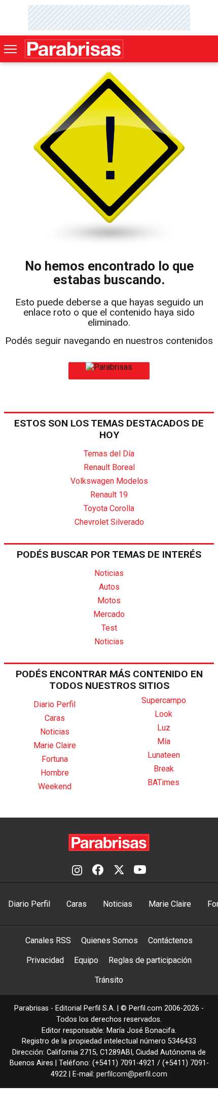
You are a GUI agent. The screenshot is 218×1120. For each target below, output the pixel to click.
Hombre (55, 773)
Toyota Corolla (109, 508)
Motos (109, 600)
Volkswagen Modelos (109, 481)
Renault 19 (109, 494)
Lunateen (164, 755)
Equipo (86, 960)
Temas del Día (109, 453)
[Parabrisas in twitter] (119, 870)
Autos (109, 587)
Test (109, 628)
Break (164, 769)
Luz (163, 727)
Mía (163, 741)
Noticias (109, 573)
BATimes (163, 782)
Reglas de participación (150, 960)
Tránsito (109, 980)
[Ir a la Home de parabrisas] (109, 367)
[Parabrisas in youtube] (140, 870)
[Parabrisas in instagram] (77, 870)
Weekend (54, 786)
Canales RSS (48, 940)
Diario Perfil (54, 704)
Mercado (109, 614)
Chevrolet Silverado (109, 522)
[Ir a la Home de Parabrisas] (74, 49)
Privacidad (45, 960)
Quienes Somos (109, 940)
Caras (55, 718)
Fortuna (55, 759)
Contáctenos (170, 940)
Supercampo (163, 700)
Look (163, 714)
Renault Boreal (109, 467)
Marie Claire (54, 745)
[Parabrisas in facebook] (97, 870)
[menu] (11, 49)
